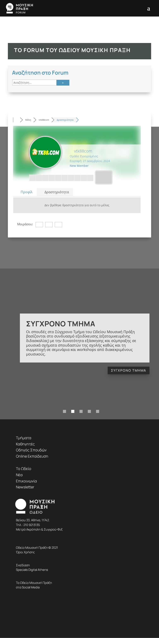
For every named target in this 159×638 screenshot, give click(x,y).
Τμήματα (23, 437)
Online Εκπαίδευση (32, 456)
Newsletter (25, 486)
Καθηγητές (25, 443)
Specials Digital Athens (32, 570)
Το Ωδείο (23, 468)
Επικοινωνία (26, 480)
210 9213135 (31, 525)
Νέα (19, 474)
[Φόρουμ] (16, 119)
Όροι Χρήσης (25, 552)
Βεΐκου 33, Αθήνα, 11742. (33, 520)
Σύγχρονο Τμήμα (60, 323)
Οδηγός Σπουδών (31, 449)
